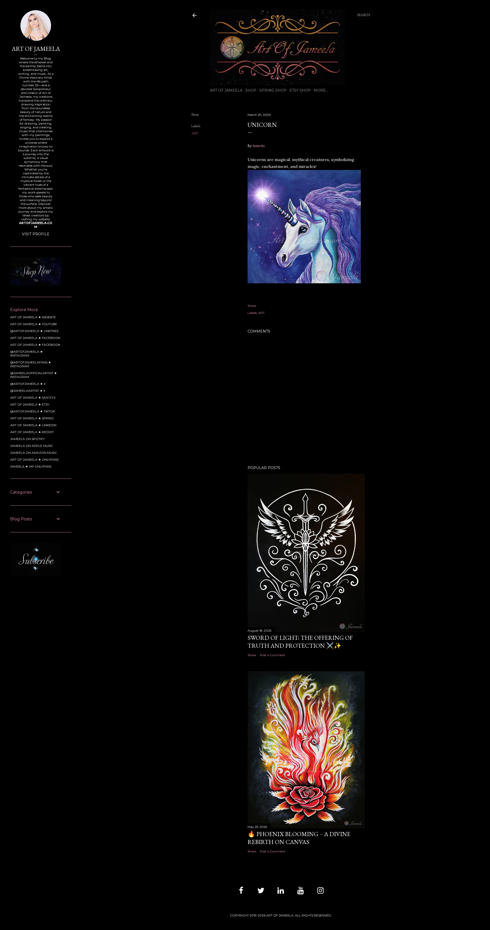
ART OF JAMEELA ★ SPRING (32, 418)
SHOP (250, 90)
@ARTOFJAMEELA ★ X (28, 384)
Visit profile (36, 234)
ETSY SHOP (300, 90)
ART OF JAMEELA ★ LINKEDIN (33, 425)
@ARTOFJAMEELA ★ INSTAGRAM (26, 353)
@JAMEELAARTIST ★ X (27, 391)
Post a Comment (272, 655)
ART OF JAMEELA (226, 90)
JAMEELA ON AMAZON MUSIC (33, 453)
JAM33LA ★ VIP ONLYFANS (30, 466)
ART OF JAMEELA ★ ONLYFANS (34, 459)
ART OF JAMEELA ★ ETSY (29, 404)
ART (194, 134)
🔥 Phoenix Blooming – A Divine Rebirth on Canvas (299, 838)
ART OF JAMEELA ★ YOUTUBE (33, 324)
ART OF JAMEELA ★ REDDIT (32, 432)
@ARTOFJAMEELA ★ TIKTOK (32, 411)
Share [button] (195, 115)
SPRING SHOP (273, 90)
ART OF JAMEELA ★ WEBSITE (33, 317)
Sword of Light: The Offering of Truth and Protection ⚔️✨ (300, 642)
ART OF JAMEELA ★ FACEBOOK (35, 338)
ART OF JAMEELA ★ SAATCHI (32, 397)
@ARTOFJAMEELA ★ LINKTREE (34, 331)
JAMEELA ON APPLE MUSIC (31, 446)
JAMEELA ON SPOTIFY (27, 439)
